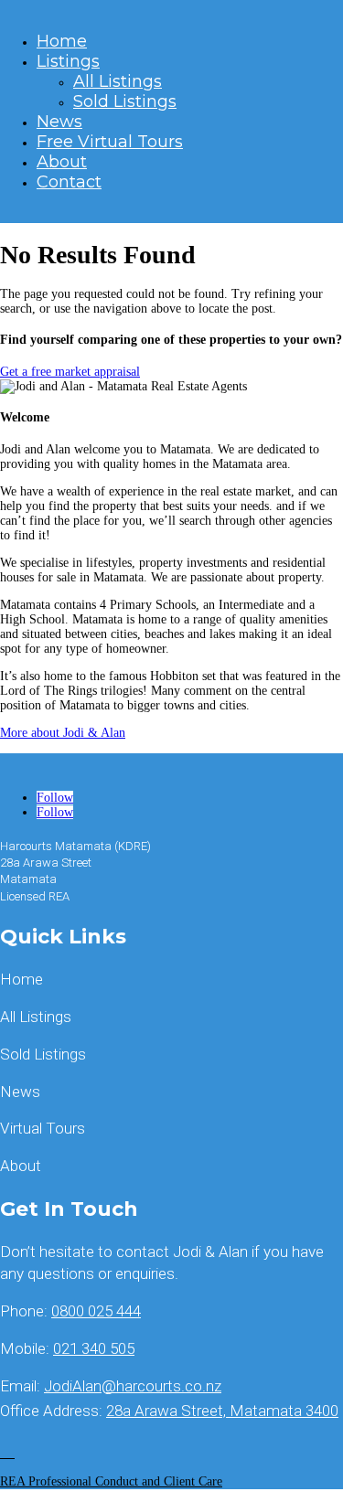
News (59, 122)
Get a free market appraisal (70, 371)
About (62, 162)
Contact (69, 182)
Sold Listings (125, 101)
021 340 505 (93, 1348)
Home (62, 41)
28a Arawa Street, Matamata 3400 (222, 1410)
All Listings (117, 81)
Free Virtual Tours (110, 142)
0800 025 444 (96, 1311)
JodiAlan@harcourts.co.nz (132, 1386)
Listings (68, 61)
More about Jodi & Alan (62, 733)
